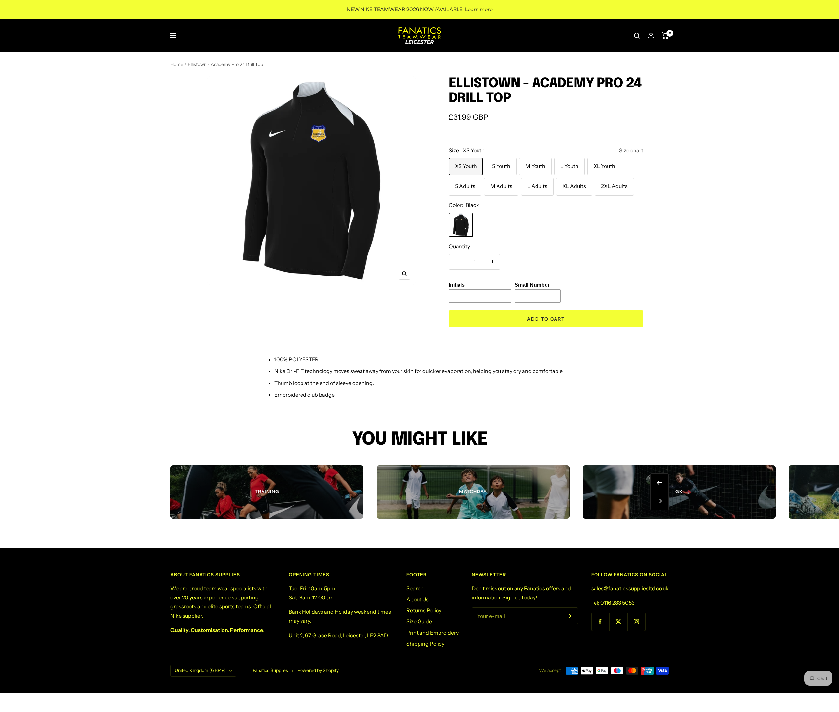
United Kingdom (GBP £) (200, 670)
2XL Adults (614, 186)
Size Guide (419, 621)
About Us (417, 599)
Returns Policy (423, 610)
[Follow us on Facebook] (600, 622)
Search (415, 588)
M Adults (501, 186)
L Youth (569, 166)
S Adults (465, 186)
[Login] (651, 35)
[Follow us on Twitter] (618, 622)
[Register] (569, 616)
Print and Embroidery (432, 632)
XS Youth (466, 166)
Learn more (479, 9)
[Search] (637, 36)
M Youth (535, 166)
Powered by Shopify (318, 670)
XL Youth (604, 166)
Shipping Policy (425, 643)
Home (176, 64)
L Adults (537, 186)
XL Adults (574, 186)
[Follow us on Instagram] (636, 622)
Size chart (631, 150)
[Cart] (665, 35)
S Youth (501, 166)
